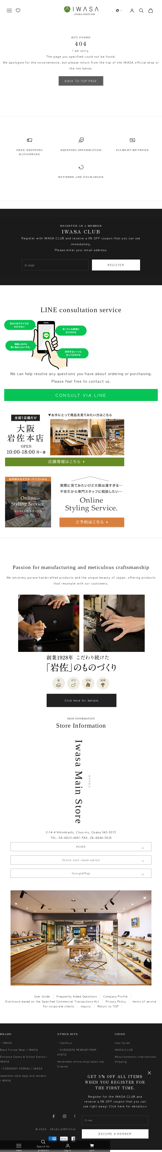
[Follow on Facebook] (53, 1116)
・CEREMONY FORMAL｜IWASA (21, 1068)
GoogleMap (81, 873)
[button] (119, 10)
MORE (81, 846)
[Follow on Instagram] (64, 1116)
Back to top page (81, 81)
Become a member (115, 1134)
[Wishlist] (18, 10)
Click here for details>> (128, 1106)
